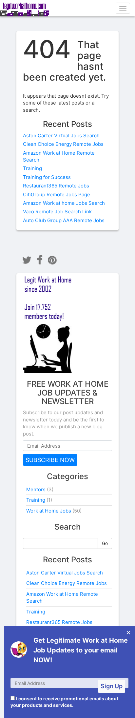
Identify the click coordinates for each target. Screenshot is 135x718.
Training (32, 168)
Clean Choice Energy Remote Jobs (63, 144)
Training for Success (47, 177)
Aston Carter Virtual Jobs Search (61, 135)
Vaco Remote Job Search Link (57, 211)
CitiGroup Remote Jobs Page (56, 194)
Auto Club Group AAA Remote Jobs (64, 220)
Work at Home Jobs (48, 511)
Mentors (36, 489)
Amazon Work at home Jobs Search (64, 203)
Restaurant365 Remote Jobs (56, 186)
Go (105, 543)
